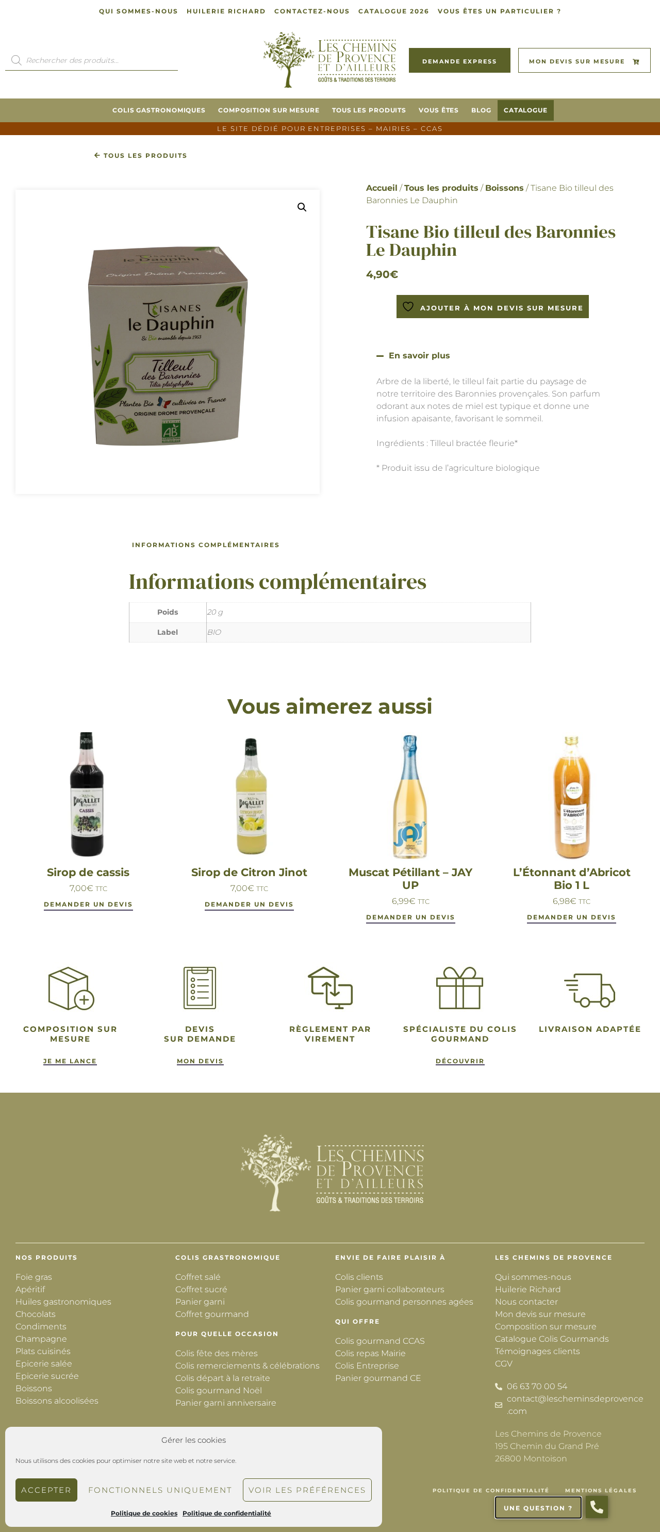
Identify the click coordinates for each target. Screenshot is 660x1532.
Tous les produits (369, 110)
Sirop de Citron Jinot (249, 872)
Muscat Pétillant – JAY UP (410, 879)
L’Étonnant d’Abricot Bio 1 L (572, 879)
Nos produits (46, 1257)
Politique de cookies (144, 1513)
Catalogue (526, 110)
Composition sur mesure (269, 110)
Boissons (504, 188)
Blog (481, 110)
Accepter (46, 1490)
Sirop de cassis (88, 872)
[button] (302, 207)
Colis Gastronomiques (159, 110)
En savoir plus (419, 355)
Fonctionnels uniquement (160, 1490)
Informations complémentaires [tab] (206, 545)
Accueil (382, 188)
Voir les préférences (307, 1490)
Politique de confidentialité (227, 1513)
